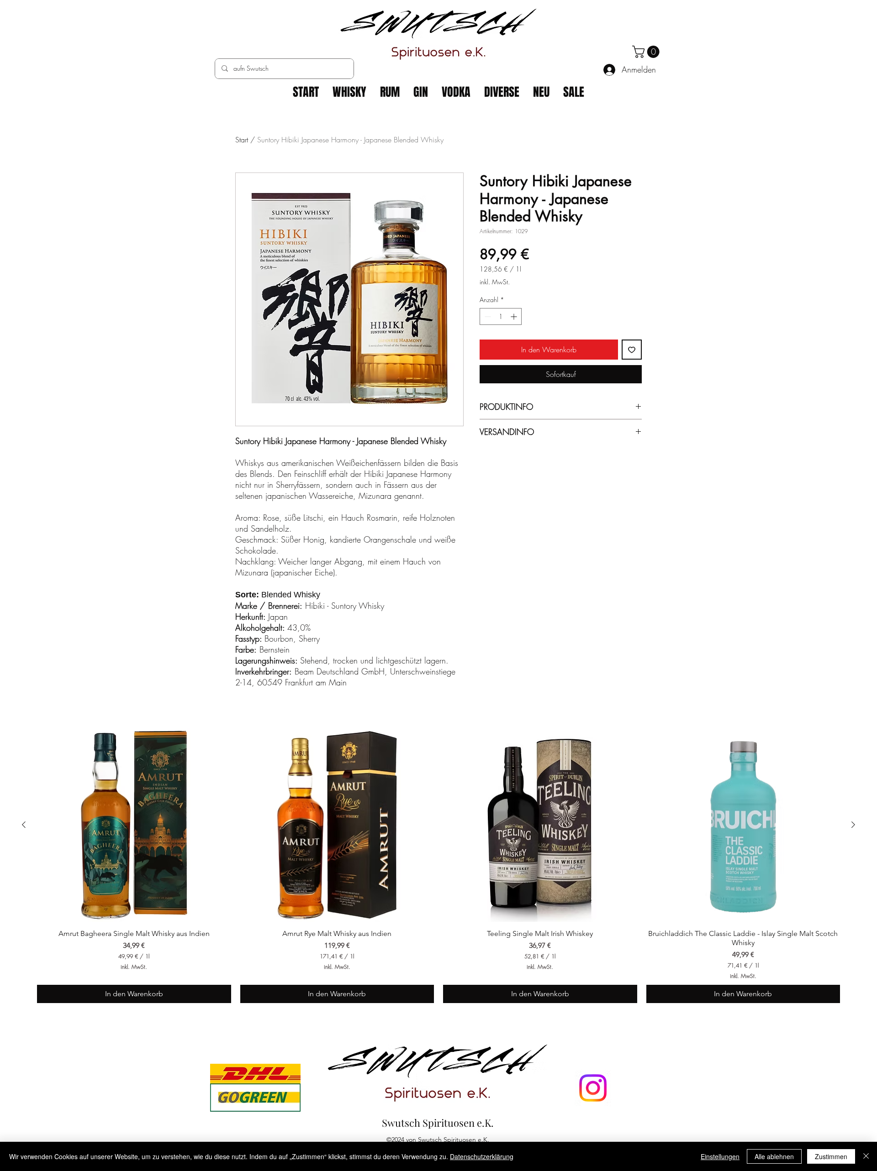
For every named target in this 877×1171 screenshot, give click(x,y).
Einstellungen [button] (720, 1156)
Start (241, 140)
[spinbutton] (500, 316)
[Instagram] (593, 1088)
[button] (647, 52)
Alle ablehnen (774, 1156)
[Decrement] (486, 316)
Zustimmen (831, 1156)
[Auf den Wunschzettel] (632, 350)
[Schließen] (866, 1156)
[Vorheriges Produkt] (23, 824)
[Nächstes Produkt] (853, 824)
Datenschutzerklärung (481, 1156)
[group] (438, 866)
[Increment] (514, 316)
